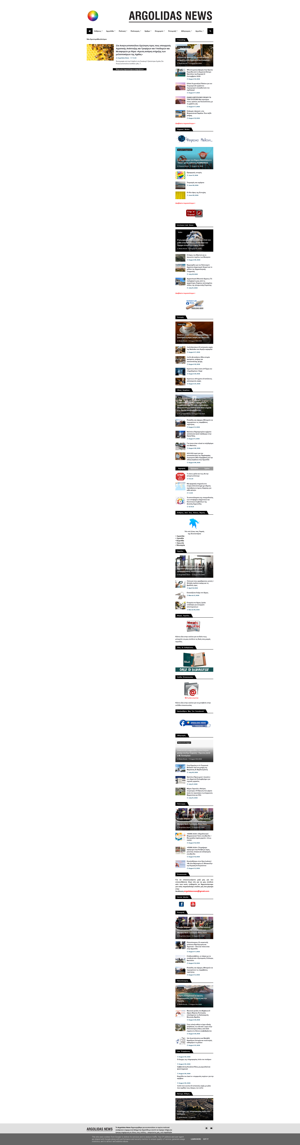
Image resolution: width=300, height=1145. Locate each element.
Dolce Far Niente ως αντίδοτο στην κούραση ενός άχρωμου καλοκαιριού (193, 58)
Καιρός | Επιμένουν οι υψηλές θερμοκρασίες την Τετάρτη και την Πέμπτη (192, 998)
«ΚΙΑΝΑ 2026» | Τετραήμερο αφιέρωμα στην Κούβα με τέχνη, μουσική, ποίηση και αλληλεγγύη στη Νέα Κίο (199, 851)
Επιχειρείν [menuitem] (159, 31)
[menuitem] (90, 31)
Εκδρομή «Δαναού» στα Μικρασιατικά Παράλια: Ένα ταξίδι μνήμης (199, 113)
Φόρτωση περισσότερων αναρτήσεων (130, 69)
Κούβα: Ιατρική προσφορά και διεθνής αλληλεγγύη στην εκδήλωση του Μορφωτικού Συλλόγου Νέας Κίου (194, 821)
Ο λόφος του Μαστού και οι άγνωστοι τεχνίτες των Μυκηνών (198, 256)
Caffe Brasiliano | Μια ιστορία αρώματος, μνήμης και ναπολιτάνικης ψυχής (198, 359)
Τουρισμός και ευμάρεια (195, 183)
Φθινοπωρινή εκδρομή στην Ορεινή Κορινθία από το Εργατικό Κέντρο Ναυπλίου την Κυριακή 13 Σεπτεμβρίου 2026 (200, 73)
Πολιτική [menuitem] (122, 31)
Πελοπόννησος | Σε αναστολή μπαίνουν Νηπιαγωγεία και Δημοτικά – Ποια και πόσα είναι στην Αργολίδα (198, 945)
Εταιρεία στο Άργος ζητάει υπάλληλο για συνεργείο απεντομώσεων (196, 605)
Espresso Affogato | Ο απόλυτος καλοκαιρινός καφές (199, 380)
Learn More (196, 1139)
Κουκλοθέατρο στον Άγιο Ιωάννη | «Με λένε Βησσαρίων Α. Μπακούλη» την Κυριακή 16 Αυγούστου (200, 863)
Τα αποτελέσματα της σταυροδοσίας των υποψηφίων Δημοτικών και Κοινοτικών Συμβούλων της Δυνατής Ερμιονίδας (200, 501)
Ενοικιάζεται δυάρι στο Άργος (197, 593)
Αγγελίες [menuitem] (198, 31)
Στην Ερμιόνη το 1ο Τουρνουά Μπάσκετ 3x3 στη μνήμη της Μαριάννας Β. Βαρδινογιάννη (197, 767)
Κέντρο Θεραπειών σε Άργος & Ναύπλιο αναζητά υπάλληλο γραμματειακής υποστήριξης (191, 569)
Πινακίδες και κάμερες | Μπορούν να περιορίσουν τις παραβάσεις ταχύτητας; (200, 422)
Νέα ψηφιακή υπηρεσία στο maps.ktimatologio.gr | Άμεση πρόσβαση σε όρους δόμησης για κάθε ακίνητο (199, 487)
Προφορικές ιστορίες (194, 173)
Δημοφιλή (181, 468)
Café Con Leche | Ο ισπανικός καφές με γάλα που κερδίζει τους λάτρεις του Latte (194, 1087)
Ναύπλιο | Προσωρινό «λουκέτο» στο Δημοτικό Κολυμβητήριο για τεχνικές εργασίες (198, 779)
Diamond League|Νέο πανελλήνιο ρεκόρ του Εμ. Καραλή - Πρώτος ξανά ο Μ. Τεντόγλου (193, 753)
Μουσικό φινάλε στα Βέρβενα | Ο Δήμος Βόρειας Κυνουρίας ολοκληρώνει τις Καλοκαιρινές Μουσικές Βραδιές (198, 1014)
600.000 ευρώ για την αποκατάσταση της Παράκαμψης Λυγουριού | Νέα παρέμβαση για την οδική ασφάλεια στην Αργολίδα (200, 456)
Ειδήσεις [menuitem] (97, 31)
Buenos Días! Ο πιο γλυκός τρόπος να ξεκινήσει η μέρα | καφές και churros (194, 336)
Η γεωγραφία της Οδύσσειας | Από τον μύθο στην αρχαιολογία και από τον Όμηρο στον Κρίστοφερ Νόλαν (194, 243)
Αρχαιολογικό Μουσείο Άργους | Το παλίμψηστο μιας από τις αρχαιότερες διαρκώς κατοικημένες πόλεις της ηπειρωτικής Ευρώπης (199, 282)
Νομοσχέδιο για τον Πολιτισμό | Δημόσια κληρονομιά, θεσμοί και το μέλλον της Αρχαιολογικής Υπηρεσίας (199, 268)
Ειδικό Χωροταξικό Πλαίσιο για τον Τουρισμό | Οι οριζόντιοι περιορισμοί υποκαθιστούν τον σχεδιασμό (199, 87)
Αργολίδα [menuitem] (110, 31)
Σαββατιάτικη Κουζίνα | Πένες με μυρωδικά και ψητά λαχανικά (193, 1068)
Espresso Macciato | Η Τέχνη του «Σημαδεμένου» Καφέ (199, 370)
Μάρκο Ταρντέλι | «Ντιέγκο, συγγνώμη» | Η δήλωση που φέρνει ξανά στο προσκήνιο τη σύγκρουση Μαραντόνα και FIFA (199, 792)
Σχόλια (206, 468)
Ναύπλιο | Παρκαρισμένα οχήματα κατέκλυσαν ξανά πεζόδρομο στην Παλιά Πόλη (199, 434)
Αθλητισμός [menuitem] (185, 31)
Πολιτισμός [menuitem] (135, 31)
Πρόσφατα (194, 468)
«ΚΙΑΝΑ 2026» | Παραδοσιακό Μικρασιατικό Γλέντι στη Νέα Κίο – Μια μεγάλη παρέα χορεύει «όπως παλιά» (199, 837)
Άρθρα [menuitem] (147, 31)
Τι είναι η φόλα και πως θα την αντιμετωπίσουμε (197, 475)
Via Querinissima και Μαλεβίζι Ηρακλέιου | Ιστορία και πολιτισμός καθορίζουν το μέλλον (199, 1040)
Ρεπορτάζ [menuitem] (172, 31)
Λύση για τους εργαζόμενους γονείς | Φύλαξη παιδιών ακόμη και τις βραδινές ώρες (200, 583)
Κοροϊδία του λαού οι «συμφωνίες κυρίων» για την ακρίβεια (195, 1077)
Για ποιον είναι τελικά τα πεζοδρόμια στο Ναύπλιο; (200, 444)
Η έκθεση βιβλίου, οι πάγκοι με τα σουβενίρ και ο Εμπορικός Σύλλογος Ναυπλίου (200, 958)
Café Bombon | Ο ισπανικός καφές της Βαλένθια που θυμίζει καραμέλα (200, 348)
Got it (206, 1139)
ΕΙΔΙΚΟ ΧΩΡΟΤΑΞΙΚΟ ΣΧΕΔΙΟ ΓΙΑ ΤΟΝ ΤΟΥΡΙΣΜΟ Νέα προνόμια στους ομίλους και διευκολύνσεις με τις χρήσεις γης (200, 100)
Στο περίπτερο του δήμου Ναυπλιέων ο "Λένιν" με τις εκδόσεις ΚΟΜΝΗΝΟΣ (194, 161)
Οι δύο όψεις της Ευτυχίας (196, 193)
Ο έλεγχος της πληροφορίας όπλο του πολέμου (194, 1059)
